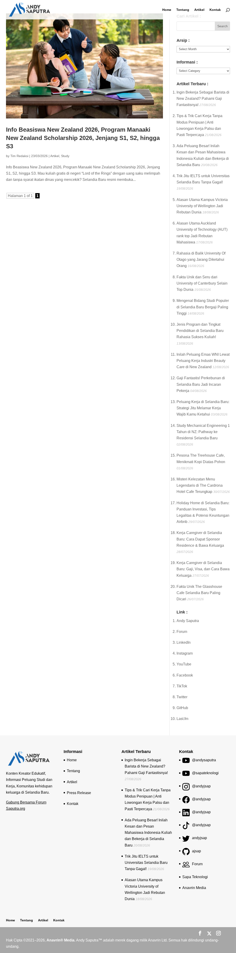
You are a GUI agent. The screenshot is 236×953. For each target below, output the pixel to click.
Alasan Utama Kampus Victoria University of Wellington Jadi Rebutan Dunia (202, 206)
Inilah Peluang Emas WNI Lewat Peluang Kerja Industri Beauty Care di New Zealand (203, 360)
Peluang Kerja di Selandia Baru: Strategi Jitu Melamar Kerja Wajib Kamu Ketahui (203, 408)
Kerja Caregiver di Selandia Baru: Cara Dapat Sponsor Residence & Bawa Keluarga (200, 539)
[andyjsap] (186, 840)
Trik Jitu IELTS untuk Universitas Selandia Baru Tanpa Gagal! (146, 862)
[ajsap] (186, 853)
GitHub (182, 708)
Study (65, 156)
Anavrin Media (194, 888)
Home (166, 10)
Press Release (79, 793)
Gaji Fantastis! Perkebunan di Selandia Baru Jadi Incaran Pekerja (201, 384)
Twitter (182, 697)
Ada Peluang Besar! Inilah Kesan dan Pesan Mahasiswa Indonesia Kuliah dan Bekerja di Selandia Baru (148, 832)
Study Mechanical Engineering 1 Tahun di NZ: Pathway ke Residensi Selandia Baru (203, 432)
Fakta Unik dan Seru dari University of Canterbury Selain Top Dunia (202, 283)
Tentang (182, 10)
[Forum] (186, 866)
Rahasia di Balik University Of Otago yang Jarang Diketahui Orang (201, 259)
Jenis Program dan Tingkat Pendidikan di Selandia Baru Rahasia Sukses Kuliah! (200, 330)
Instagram (185, 653)
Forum (182, 632)
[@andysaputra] (186, 762)
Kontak (215, 10)
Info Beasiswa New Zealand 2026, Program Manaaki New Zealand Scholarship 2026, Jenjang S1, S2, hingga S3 (83, 138)
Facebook (185, 675)
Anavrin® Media (60, 940)
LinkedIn (184, 642)
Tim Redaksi (19, 156)
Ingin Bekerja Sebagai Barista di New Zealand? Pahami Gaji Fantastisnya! (203, 98)
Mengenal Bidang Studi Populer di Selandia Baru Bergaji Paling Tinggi (203, 307)
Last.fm (182, 719)
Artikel (199, 10)
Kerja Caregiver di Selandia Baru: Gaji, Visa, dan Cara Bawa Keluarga (203, 569)
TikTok (182, 686)
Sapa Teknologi (195, 877)
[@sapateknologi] (186, 775)
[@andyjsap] (186, 788)
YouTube (184, 664)
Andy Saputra (188, 621)
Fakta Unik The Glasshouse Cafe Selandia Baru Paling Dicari (199, 593)
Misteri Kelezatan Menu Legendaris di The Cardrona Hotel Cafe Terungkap (200, 485)
